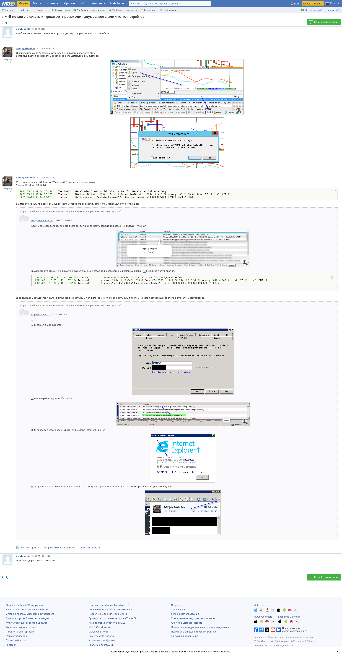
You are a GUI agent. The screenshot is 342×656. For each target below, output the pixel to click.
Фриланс (70, 3)
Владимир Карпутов (42, 220)
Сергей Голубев (39, 314)
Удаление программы (101, 644)
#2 (54, 177)
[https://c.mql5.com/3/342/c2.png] (183, 414)
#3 (48, 556)
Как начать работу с (31, 547)
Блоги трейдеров (16, 640)
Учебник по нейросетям (125, 10)
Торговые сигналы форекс (21, 627)
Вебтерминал (170, 10)
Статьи (9, 10)
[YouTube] (273, 630)
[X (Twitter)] (267, 630)
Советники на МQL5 (90, 547)
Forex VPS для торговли (20, 631)
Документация (62, 10)
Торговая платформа (109, 605)
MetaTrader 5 (261, 605)
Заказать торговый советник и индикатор (29, 618)
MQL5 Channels (263, 616)
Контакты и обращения (184, 635)
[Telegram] (261, 630)
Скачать (101, 635)
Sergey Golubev (25, 48)
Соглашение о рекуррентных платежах (194, 618)
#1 (54, 48)
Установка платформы (102, 640)
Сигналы (53, 3)
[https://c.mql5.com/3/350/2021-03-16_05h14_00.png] (183, 248)
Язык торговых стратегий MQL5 (107, 622)
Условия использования (185, 613)
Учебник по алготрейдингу (91, 10)
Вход (296, 3)
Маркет (37, 3)
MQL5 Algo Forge (98, 631)
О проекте (177, 605)
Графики (11, 644)
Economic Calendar (289, 616)
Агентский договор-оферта (186, 622)
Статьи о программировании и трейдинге (30, 613)
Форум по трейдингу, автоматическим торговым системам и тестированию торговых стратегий (70, 211)
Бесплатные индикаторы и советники (27, 609)
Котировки (98, 3)
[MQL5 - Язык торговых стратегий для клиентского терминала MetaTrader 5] (8, 4)
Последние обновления (110, 609)
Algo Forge (42, 10)
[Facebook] (256, 630)
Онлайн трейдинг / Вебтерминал (25, 605)
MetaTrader (117, 3)
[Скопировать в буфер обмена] (334, 192)
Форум (23, 3)
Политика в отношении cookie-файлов (193, 631)
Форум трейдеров (16, 635)
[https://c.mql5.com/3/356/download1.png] (177, 87)
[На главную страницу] (2, 23)
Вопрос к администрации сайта (60, 547)
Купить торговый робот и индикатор (27, 622)
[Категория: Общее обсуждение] (6, 23)
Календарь (150, 10)
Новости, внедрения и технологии (108, 613)
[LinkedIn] (278, 630)
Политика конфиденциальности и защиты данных (200, 627)
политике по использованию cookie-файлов (204, 651)
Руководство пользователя (112, 618)
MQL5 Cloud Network (101, 627)
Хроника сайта (179, 609)
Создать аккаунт (312, 3)
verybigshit (23, 28)
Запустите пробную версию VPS (323, 10)
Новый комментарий (326, 21)
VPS (84, 3)
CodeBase (25, 10)
